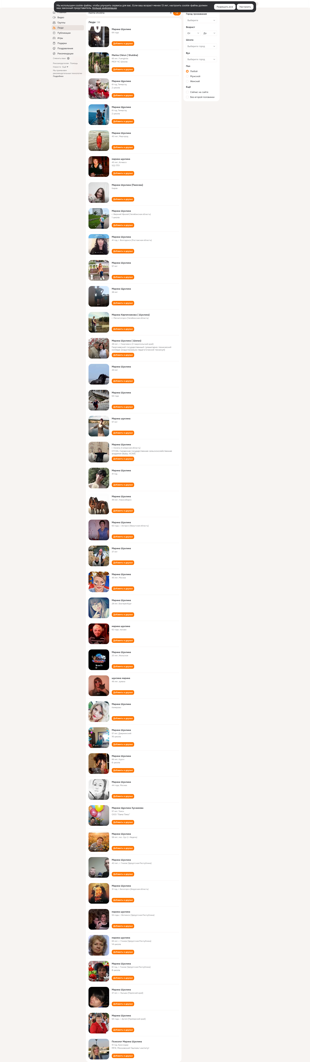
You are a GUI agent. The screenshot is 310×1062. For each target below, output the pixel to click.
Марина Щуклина (121, 81)
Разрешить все (225, 6)
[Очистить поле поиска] (170, 13)
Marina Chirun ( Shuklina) (125, 55)
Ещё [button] (64, 67)
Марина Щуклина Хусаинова (127, 807)
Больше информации (104, 8)
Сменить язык (59, 58)
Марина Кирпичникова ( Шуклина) (131, 314)
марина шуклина (121, 159)
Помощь (74, 63)
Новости (57, 67)
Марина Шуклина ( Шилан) (126, 340)
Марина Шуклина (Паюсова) (127, 184)
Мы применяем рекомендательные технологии (67, 73)
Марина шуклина (121, 418)
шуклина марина (121, 678)
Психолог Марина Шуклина (127, 1041)
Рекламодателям (61, 63)
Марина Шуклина (121, 29)
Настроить (245, 6)
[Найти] (177, 12)
